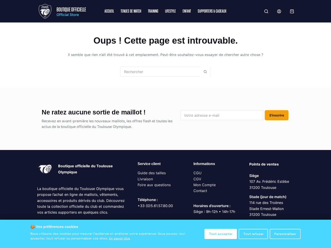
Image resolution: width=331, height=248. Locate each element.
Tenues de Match (131, 11)
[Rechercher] (266, 11)
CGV (197, 179)
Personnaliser (285, 234)
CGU (197, 173)
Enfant (187, 11)
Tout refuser (253, 234)
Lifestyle (170, 11)
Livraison (145, 179)
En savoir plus (119, 238)
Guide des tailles (152, 173)
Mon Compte (204, 185)
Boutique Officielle (71, 10)
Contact (200, 190)
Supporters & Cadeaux (212, 11)
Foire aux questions (154, 185)
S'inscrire (276, 115)
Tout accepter (220, 234)
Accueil (109, 11)
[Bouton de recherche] (205, 72)
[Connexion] (279, 11)
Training (153, 11)
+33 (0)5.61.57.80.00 (155, 205)
